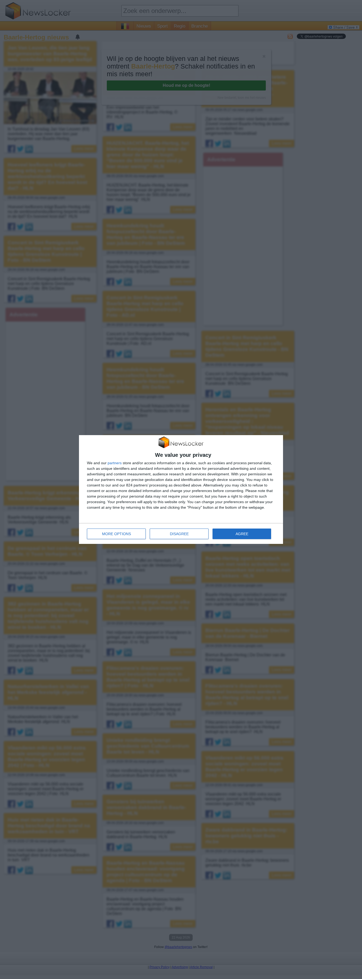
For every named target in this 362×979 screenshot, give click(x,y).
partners (115, 463)
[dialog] (181, 489)
